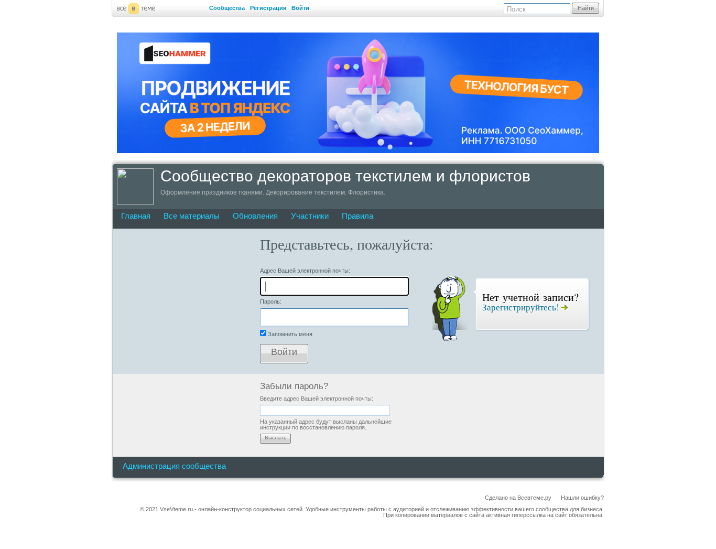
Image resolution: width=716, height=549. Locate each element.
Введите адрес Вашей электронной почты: (316, 398)
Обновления (255, 215)
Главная (135, 215)
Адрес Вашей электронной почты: (305, 270)
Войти (300, 8)
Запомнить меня (290, 334)
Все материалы (192, 215)
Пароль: (270, 301)
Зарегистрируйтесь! (521, 307)
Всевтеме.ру (534, 497)
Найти (586, 8)
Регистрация (268, 8)
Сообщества (227, 8)
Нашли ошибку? (582, 497)
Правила (357, 215)
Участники (310, 215)
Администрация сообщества (174, 465)
